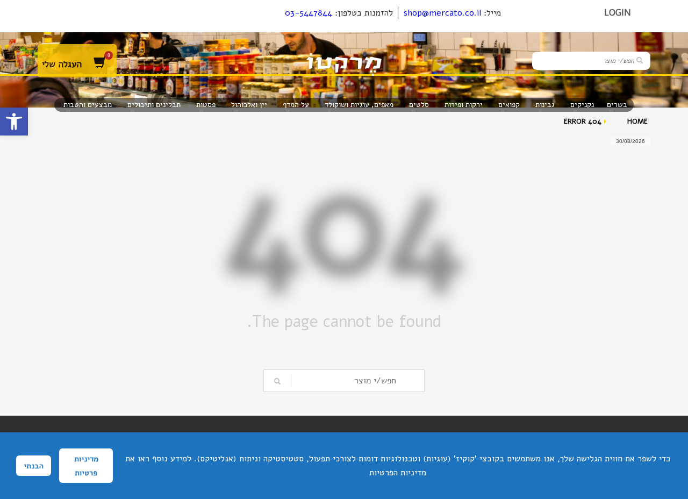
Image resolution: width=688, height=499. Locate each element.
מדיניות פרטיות (86, 465)
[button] (14, 122)
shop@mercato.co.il (442, 13)
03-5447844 (308, 13)
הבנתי (34, 465)
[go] (639, 60)
